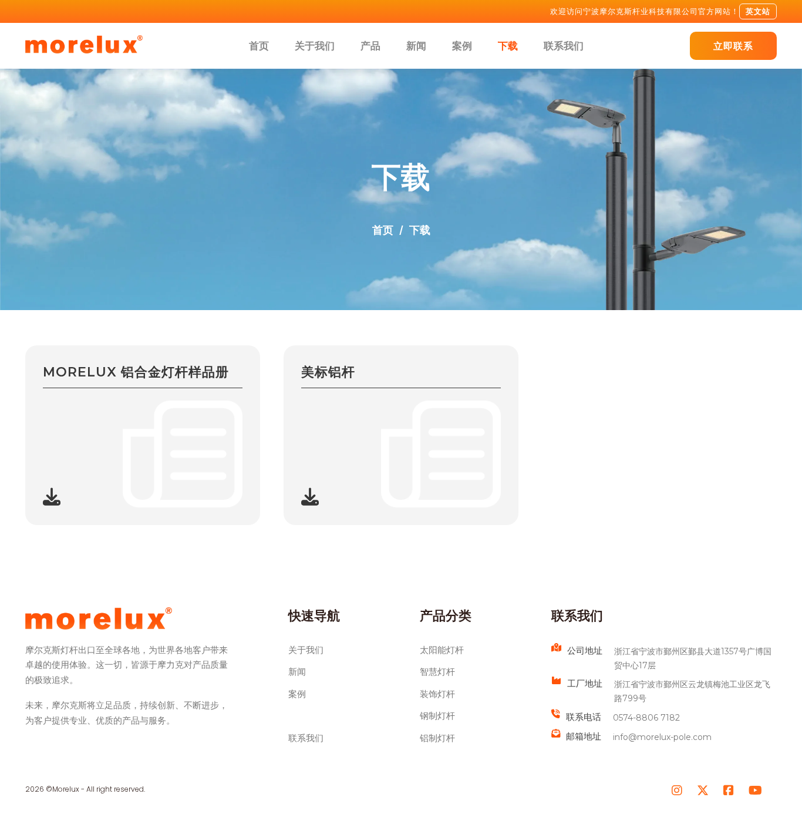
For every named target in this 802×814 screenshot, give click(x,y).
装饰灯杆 (437, 694)
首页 (259, 46)
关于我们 (315, 46)
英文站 (758, 11)
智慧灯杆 (437, 672)
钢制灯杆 (437, 716)
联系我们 (564, 46)
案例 (462, 46)
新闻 (416, 46)
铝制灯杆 (437, 738)
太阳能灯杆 (442, 650)
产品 (370, 46)
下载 (508, 46)
